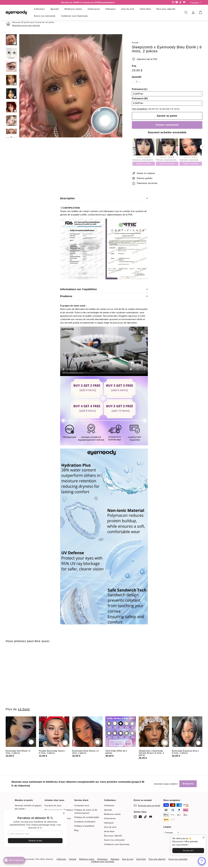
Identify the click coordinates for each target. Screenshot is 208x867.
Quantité (136, 77)
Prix (134, 66)
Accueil (135, 43)
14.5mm (24, 709)
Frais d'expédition (139, 109)
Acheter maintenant (167, 125)
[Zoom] (70, 85)
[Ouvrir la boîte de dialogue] (202, 861)
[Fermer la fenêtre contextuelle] (203, 837)
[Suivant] (11, 136)
